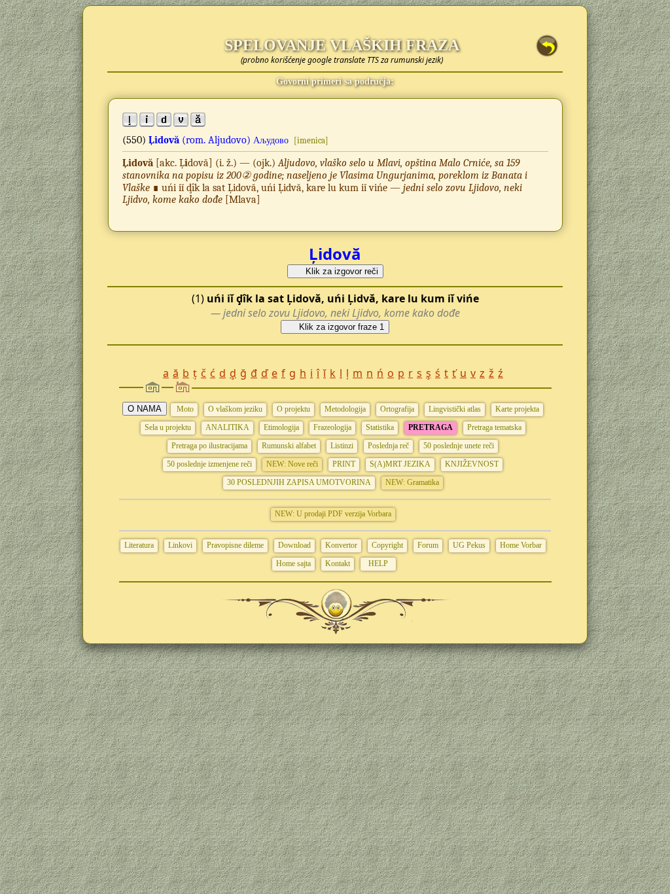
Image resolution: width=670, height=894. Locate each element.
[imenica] (311, 140)
